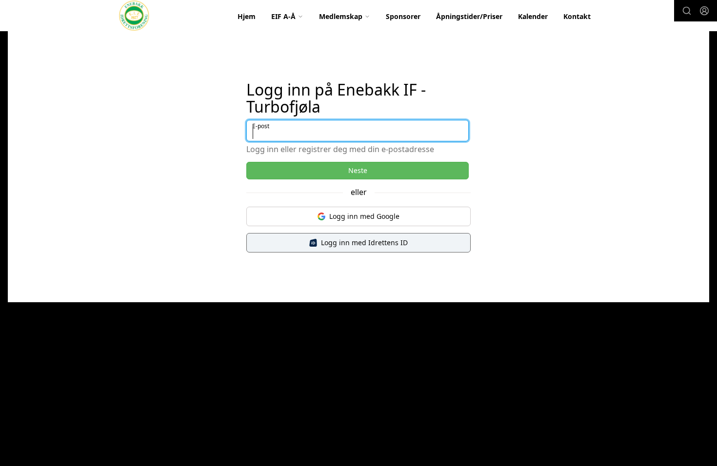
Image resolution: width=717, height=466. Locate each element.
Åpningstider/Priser (469, 16)
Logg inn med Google (364, 216)
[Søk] (687, 10)
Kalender (533, 16)
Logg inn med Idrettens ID (364, 242)
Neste (357, 170)
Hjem (247, 16)
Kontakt (577, 16)
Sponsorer (403, 16)
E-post (260, 126)
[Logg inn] (704, 10)
